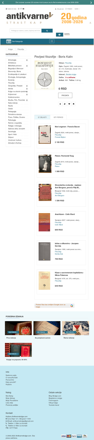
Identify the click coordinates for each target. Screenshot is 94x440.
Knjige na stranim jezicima (17, 91)
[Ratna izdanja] (75, 328)
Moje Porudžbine (12, 400)
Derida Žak (59, 254)
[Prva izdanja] (18, 328)
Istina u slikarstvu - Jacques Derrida (67, 244)
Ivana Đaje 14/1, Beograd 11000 (19, 419)
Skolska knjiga (71, 74)
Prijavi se (60, 9)
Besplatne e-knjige (55, 398)
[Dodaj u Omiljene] (69, 104)
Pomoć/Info (10, 380)
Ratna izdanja (69, 338)
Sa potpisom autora (42, 338)
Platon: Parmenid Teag (64, 156)
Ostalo (10, 108)
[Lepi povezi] (18, 350)
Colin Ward (59, 224)
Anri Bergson (59, 195)
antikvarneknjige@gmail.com (23, 421)
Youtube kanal (54, 405)
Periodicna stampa (15, 114)
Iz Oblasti (42, 117)
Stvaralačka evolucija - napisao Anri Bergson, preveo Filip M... (68, 186)
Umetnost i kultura (14, 140)
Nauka (10, 106)
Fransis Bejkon (60, 137)
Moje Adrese (10, 398)
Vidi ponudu (13, 332)
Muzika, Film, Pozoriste (16, 100)
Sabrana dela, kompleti (16, 128)
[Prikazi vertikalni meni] (8, 41)
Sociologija (12, 131)
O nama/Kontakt (12, 377)
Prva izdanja (11, 338)
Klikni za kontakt (21, 423)
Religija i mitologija (15, 126)
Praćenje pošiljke (12, 405)
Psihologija (12, 120)
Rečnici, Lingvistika (15, 123)
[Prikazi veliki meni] (51, 41)
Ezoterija (11, 80)
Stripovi (11, 137)
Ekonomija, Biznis (14, 71)
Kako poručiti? (11, 382)
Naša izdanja (13, 103)
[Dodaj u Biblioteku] (65, 104)
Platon (57, 166)
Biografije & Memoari (15, 68)
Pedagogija (12, 111)
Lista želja (9, 403)
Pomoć (69, 9)
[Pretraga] (47, 31)
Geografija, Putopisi (15, 85)
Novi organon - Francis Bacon (67, 126)
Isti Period (58, 117)
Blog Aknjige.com (55, 396)
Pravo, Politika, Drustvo (16, 117)
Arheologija (12, 60)
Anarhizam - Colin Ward (65, 214)
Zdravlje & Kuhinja (14, 143)
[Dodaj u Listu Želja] (60, 104)
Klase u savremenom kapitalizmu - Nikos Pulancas (69, 273)
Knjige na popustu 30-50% (16, 359)
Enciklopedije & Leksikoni (17, 74)
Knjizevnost (12, 94)
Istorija (10, 88)
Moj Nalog (9, 396)
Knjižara (9, 384)
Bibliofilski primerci (14, 65)
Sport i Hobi (12, 134)
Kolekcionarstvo (14, 97)
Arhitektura (12, 63)
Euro (77, 9)
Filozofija (21, 49)
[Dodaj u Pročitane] (73, 104)
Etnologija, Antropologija (17, 77)
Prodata (65, 95)
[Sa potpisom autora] (46, 328)
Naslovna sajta (11, 375)
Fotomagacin (53, 400)
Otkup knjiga (53, 403)
